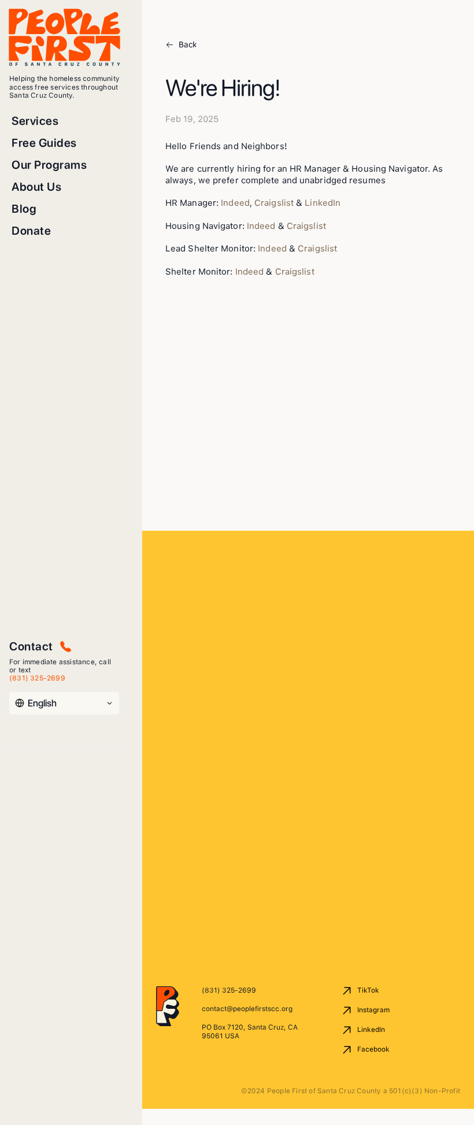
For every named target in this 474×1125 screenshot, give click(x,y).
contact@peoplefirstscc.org (247, 1009)
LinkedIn (322, 203)
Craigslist (274, 203)
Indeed (235, 203)
